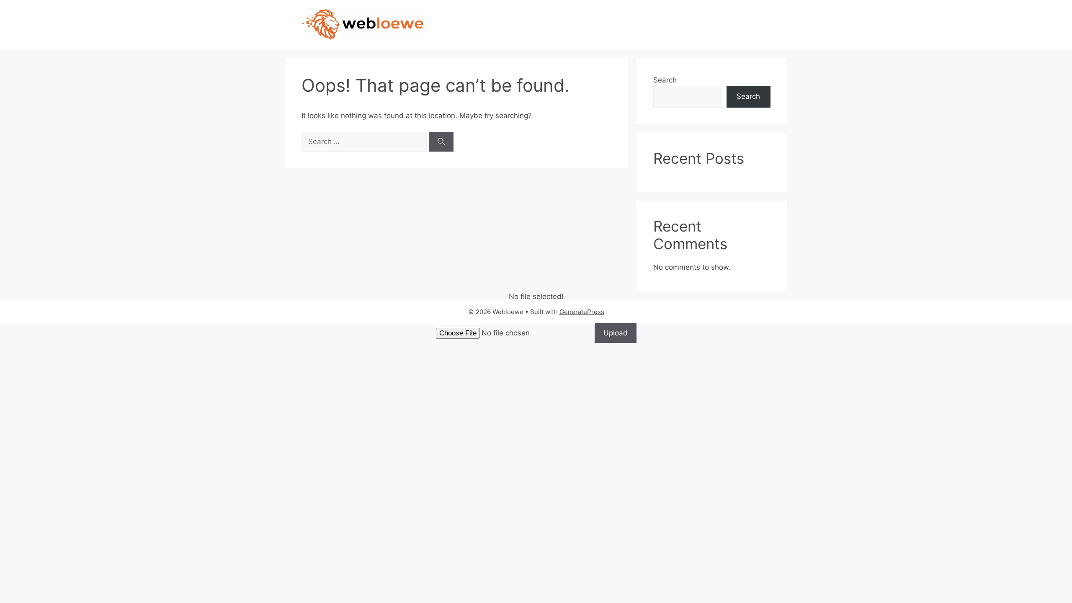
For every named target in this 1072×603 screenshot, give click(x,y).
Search (665, 80)
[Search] (441, 142)
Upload (615, 333)
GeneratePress (581, 312)
